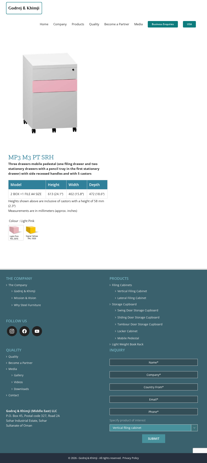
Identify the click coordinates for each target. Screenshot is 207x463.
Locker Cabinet (127, 331)
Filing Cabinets (122, 285)
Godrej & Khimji (24, 291)
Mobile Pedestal (128, 338)
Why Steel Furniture (27, 305)
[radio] (15, 232)
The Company (17, 285)
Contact (13, 395)
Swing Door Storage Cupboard (137, 310)
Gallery (18, 375)
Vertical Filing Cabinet (132, 291)
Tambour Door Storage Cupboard (140, 324)
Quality (13, 356)
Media (12, 369)
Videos (18, 382)
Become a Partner (20, 363)
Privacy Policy (131, 458)
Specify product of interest (128, 420)
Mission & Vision (25, 298)
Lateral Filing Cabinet (131, 298)
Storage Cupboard (124, 304)
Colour (13, 221)
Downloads (21, 389)
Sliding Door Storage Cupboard (138, 317)
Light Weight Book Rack (127, 344)
